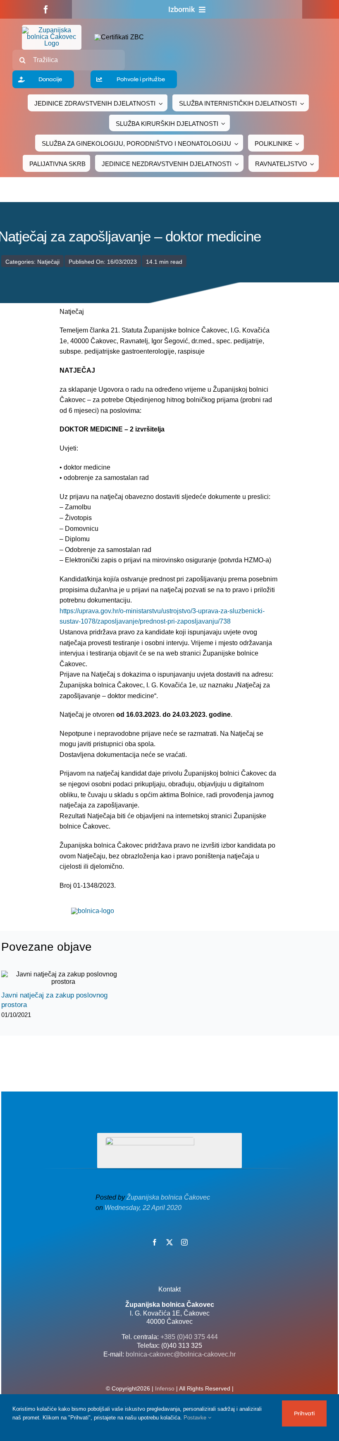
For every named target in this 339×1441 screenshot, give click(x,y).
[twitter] (169, 1242)
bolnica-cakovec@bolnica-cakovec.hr (181, 1354)
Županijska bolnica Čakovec (168, 1197)
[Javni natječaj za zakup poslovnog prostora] (63, 978)
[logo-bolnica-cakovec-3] (92, 910)
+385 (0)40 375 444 (189, 1336)
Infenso (164, 1388)
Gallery (70, 978)
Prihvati (304, 1413)
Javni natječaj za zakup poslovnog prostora (56, 978)
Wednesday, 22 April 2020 (143, 1207)
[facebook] (46, 9)
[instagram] (184, 1242)
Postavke (196, 1417)
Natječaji (48, 261)
